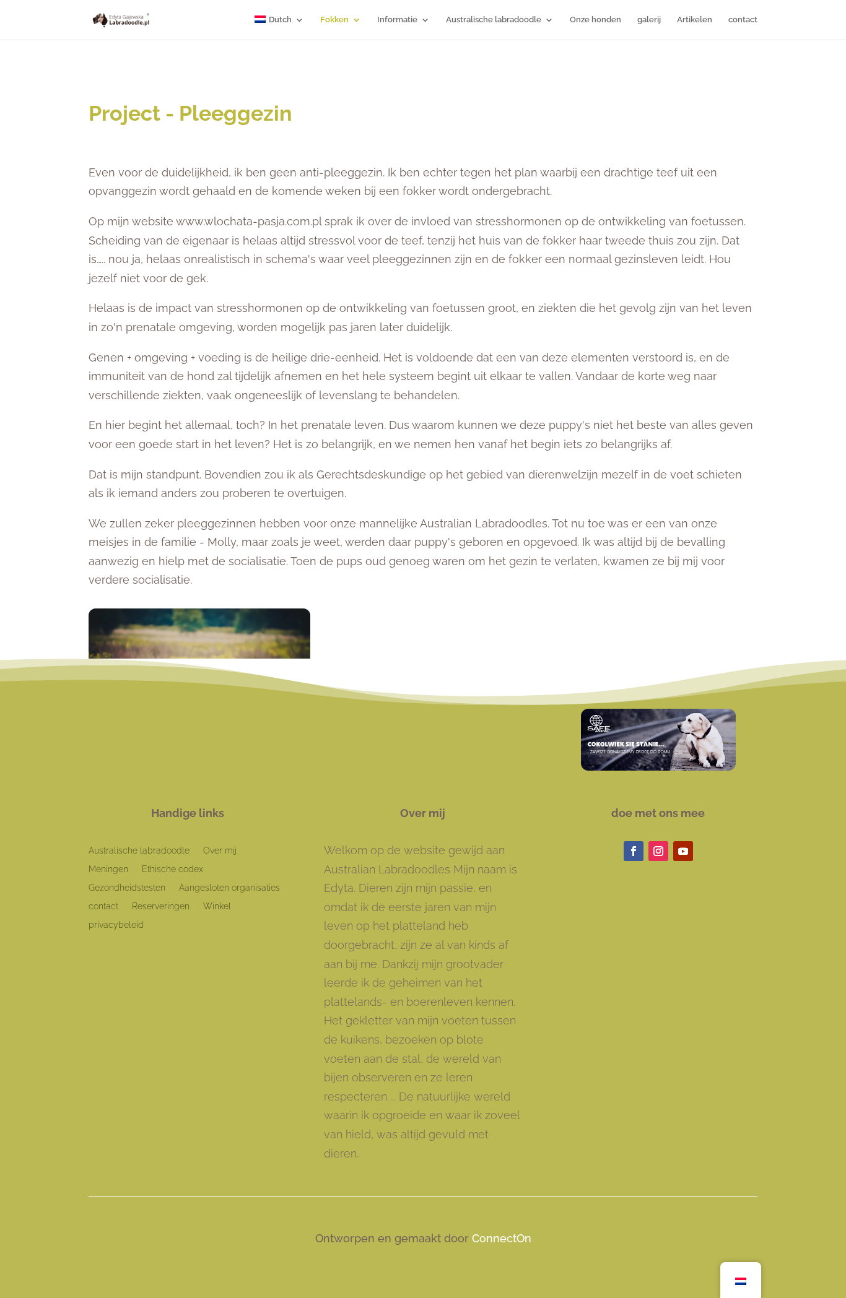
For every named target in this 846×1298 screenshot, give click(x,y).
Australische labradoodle (493, 19)
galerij (649, 19)
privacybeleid (116, 925)
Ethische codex (172, 869)
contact (742, 19)
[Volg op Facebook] (633, 851)
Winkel (217, 906)
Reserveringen (161, 906)
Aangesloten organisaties (229, 888)
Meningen (108, 869)
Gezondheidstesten (127, 888)
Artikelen (694, 19)
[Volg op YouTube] (683, 851)
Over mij (220, 850)
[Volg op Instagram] (658, 851)
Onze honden (595, 19)
